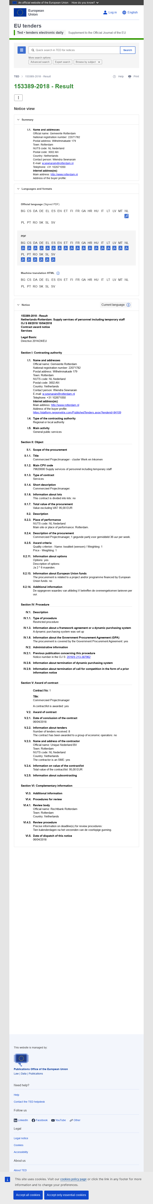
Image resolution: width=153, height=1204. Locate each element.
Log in (113, 12)
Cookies (18, 1145)
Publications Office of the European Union (41, 1069)
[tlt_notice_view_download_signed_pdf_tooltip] (126, 216)
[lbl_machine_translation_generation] (58, 273)
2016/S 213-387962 (78, 656)
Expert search (62, 62)
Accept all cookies (28, 1195)
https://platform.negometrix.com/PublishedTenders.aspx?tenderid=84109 (77, 412)
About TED (20, 1170)
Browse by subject (86, 62)
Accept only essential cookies (66, 1195)
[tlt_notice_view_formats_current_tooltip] (128, 305)
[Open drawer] (18, 97)
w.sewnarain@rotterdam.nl (58, 163)
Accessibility (21, 1152)
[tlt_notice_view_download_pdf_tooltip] (23, 247)
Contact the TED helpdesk (29, 1101)
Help (16, 1094)
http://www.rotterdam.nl (64, 174)
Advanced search (40, 62)
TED (16, 76)
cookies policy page (73, 1179)
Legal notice (21, 1138)
